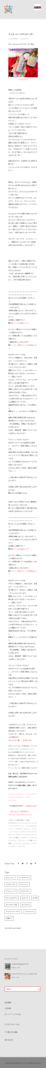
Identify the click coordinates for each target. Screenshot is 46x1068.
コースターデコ (24, 878)
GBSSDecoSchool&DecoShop (20, 815)
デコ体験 (30, 840)
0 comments (13, 39)
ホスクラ (25, 898)
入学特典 (8, 1008)
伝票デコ (9, 918)
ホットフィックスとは (13, 1014)
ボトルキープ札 (11, 905)
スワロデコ (19, 829)
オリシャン (10, 878)
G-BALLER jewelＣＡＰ (20, 964)
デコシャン (27, 829)
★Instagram (9, 1040)
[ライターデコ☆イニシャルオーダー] (8, 976)
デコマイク (33, 837)
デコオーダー (27, 740)
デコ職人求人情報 (11, 1032)
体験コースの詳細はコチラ (19, 323)
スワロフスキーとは (12, 1024)
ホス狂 (35, 898)
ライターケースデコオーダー (21, 34)
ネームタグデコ (11, 898)
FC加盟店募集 (19, 820)
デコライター (12, 840)
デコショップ (11, 891)
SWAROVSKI (12, 823)
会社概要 (8, 1002)
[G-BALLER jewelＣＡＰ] (8, 966)
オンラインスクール (24, 823)
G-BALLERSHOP (31, 794)
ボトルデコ (26, 843)
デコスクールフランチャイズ (24, 835)
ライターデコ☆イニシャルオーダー (25, 974)
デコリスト (22, 840)
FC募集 (27, 820)
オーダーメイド (19, 826)
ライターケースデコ (13, 911)
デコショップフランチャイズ (23, 832)
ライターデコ (21, 846)
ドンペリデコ (16, 843)
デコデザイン (24, 837)
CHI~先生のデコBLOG (31, 806)
